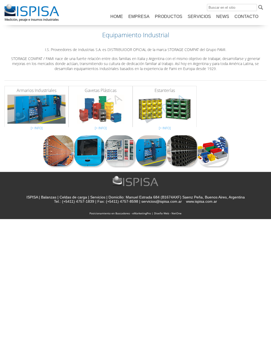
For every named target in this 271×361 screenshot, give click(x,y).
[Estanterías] (165, 108)
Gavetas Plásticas (100, 90)
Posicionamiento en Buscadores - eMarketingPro (120, 213)
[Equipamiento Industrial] (31, 21)
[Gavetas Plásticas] (100, 108)
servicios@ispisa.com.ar (161, 201)
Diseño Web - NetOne (168, 213)
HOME (116, 16)
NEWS (222, 16)
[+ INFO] (37, 128)
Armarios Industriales (36, 90)
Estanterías (165, 90)
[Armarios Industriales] (36, 108)
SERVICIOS (199, 16)
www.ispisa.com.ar (201, 201)
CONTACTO (246, 16)
